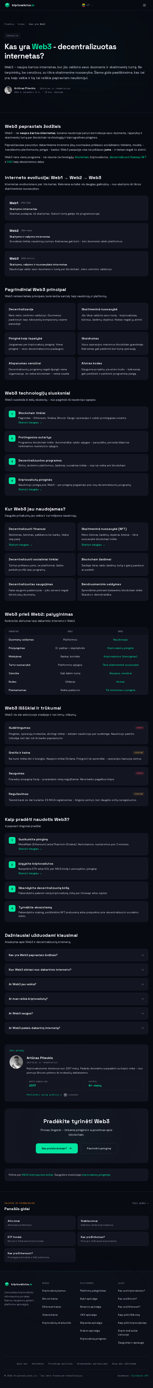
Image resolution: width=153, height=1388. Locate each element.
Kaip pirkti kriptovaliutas (132, 1322)
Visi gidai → (140, 1203)
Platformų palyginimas (93, 1290)
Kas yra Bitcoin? (127, 1298)
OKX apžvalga (88, 1314)
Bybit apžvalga (88, 1298)
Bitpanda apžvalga (91, 1322)
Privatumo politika (61, 1363)
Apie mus (22, 1363)
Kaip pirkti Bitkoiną (129, 1314)
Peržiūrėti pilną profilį (43, 1094)
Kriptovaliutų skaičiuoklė (56, 1322)
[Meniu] (144, 5)
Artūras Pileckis (25, 88)
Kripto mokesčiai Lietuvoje (128, 1332)
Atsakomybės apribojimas (92, 1363)
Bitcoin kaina (50, 1298)
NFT (144, 157)
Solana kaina (50, 1314)
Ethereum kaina (51, 1306)
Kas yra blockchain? (54, 1148)
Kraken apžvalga (90, 1330)
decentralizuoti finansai (125, 157)
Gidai (21, 24)
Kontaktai (38, 1363)
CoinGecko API (140, 1375)
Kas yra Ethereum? (129, 1306)
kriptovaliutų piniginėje (96, 1174)
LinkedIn (73, 1094)
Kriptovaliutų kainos (54, 1290)
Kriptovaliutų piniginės (93, 1338)
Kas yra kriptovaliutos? (131, 1290)
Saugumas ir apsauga (131, 1342)
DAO (10, 162)
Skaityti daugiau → (30, 422)
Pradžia (9, 24)
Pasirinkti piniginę (99, 1148)
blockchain (82, 157)
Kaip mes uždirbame (124, 1363)
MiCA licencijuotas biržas (37, 1174)
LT (88, 5)
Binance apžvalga (90, 1306)
